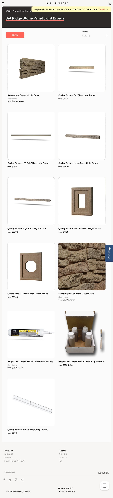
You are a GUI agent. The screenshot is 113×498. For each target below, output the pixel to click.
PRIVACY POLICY (65, 488)
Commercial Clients (14, 461)
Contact (8, 458)
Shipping (63, 454)
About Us (8, 454)
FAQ (60, 461)
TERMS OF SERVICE (66, 491)
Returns (63, 458)
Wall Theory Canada (21, 491)
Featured (86, 36)
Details (102, 9)
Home (8, 11)
